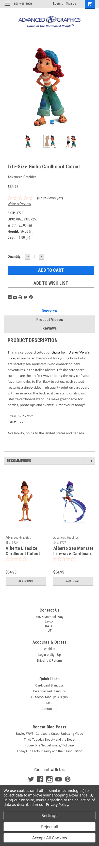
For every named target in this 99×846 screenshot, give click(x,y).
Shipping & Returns (50, 660)
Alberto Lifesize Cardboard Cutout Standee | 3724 (23, 554)
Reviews (49, 328)
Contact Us (49, 709)
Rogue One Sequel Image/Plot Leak (49, 745)
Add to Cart (26, 581)
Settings (49, 815)
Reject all (49, 826)
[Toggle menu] (7, 7)
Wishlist (49, 649)
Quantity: (14, 256)
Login (56, 3)
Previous (7, 87)
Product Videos (49, 319)
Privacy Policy (57, 804)
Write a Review (19, 204)
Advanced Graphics (18, 537)
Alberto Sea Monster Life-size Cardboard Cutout (73, 554)
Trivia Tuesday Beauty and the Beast (49, 739)
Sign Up (71, 3)
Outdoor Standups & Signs (49, 697)
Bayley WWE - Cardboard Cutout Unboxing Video (49, 734)
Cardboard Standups (49, 685)
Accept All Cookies (49, 838)
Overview (50, 311)
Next (91, 87)
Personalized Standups (49, 691)
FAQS (49, 703)
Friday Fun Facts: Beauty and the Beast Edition (49, 751)
